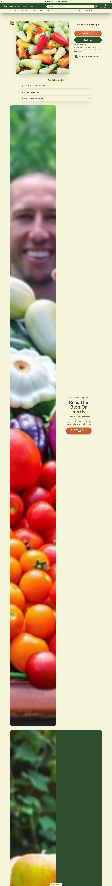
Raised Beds (14, 11)
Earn (41, 6)
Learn (25, 6)
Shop (31, 6)
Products (17, 18)
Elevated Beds (25, 11)
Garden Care (90, 11)
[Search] (95, 6)
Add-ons (35, 11)
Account (101, 6)
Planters (81, 11)
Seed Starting (51, 11)
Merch (98, 11)
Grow (36, 6)
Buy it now (88, 40)
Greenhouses (72, 11)
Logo (8, 6)
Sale (18, 6)
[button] (56, 884)
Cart (105, 6)
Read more (77, 51)
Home (11, 18)
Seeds (42, 11)
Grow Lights (62, 11)
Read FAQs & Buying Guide (79, 431)
